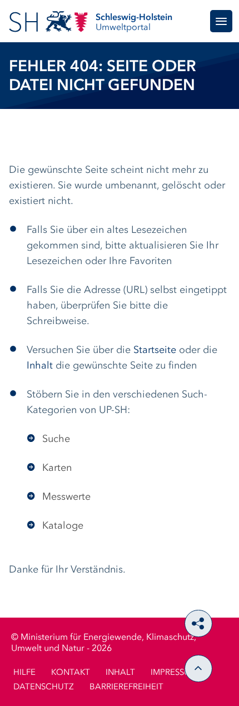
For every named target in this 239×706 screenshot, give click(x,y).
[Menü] (221, 21)
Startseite (154, 350)
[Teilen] (198, 623)
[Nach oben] (198, 668)
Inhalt (40, 366)
